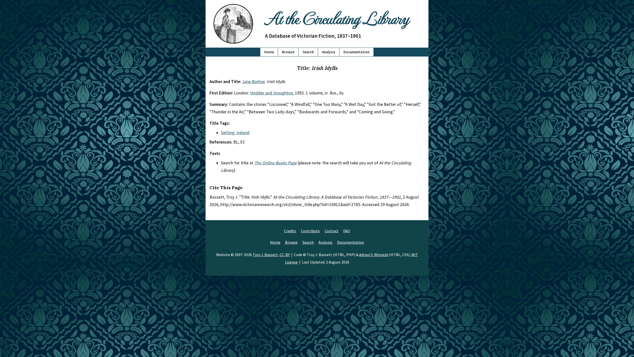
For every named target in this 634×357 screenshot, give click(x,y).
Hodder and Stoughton (271, 93)
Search (308, 52)
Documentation (356, 52)
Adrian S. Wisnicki (373, 254)
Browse (288, 52)
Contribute (310, 230)
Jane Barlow (253, 81)
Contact (332, 230)
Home (269, 52)
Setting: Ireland (235, 132)
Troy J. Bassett (265, 254)
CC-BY (285, 254)
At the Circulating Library (337, 17)
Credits (290, 230)
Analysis (328, 52)
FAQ (346, 230)
